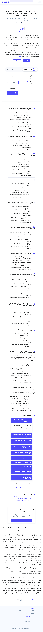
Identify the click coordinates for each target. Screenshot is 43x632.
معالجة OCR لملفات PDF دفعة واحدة (21, 500)
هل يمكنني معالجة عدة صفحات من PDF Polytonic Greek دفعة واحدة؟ (21, 441)
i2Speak (32, 613)
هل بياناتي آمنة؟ (21, 467)
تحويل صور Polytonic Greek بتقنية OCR (21, 497)
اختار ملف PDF (11, 93)
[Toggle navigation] (39, 2)
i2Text (33, 611)
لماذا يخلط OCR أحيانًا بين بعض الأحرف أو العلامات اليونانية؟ (21, 447)
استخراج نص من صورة (26, 621)
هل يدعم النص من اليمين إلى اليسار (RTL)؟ (21, 453)
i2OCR (20, 610)
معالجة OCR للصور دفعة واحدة (22, 498)
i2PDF (33, 610)
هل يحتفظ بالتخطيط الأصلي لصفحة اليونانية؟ (21, 472)
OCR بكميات (16, 61)
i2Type (26, 613)
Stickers (19, 613)
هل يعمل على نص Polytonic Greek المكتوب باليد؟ (21, 477)
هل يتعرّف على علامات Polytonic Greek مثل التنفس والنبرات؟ (21, 435)
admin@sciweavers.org (22, 487)
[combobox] (12, 82)
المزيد (20, 56)
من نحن (28, 618)
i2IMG (27, 610)
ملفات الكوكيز (14, 628)
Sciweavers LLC (24, 630)
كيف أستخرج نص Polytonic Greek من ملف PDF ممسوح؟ (21, 420)
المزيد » (31, 1)
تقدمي (30, 81)
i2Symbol (26, 611)
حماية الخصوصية (26, 628)
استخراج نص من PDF (26, 622)
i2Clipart (19, 611)
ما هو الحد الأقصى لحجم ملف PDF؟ (21, 458)
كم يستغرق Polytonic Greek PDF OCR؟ (21, 462)
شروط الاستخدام (20, 628)
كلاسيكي (31, 83)
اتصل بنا (28, 619)
